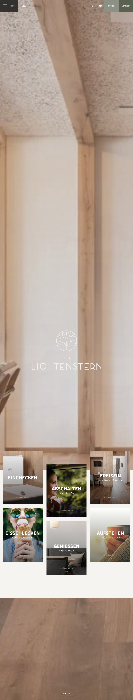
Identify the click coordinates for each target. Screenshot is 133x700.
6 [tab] (73, 694)
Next (128, 350)
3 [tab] (65, 694)
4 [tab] (67, 694)
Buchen (111, 6)
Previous (4, 350)
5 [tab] (70, 694)
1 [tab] (60, 694)
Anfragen (126, 6)
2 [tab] (62, 694)
